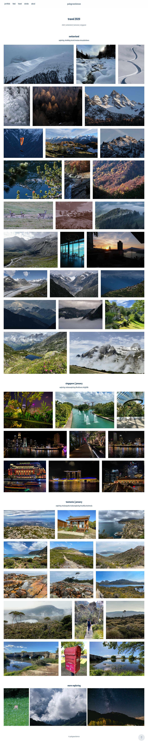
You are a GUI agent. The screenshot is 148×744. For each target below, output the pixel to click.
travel (20, 3)
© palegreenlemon (74, 736)
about (33, 3)
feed (14, 3)
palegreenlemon (74, 3)
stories (26, 3)
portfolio (7, 3)
